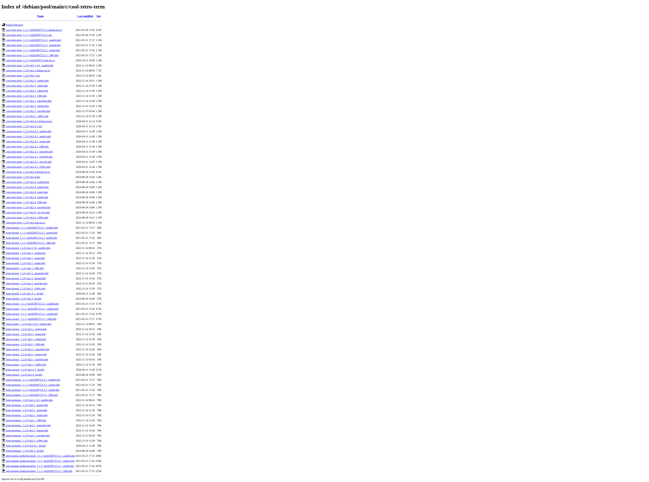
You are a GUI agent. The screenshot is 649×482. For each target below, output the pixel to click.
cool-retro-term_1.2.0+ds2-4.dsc (23, 177)
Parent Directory (14, 24)
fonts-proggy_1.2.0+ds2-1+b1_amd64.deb (28, 324)
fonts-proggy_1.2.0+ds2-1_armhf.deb (26, 339)
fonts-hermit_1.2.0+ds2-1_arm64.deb (26, 253)
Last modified (85, 16)
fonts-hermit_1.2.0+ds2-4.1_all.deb (24, 293)
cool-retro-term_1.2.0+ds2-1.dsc (23, 75)
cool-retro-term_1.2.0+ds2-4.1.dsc (24, 126)
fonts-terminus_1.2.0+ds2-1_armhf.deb (26, 415)
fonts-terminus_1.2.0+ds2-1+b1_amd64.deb (29, 400)
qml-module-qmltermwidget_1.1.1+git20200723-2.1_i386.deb (39, 471)
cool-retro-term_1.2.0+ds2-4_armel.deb (27, 192)
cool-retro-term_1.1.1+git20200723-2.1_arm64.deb (33, 45)
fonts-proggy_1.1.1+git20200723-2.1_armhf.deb (32, 313)
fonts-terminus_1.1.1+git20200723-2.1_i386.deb (32, 395)
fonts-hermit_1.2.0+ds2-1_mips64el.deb (27, 273)
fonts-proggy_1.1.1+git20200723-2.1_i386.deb (31, 319)
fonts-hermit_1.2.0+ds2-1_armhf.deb (25, 263)
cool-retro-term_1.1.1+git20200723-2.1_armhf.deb (33, 50)
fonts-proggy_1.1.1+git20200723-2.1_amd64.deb (32, 303)
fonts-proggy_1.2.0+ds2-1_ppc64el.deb (27, 359)
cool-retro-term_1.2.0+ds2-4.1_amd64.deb (28, 131)
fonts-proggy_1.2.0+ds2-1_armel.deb (26, 334)
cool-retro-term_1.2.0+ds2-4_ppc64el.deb (28, 207)
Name (40, 16)
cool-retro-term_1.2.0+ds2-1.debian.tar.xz (28, 70)
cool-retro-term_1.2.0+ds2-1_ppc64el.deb (28, 111)
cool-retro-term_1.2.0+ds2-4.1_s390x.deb (28, 166)
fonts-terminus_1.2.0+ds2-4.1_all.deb (26, 445)
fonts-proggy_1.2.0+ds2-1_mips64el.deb (27, 349)
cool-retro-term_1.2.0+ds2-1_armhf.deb (27, 90)
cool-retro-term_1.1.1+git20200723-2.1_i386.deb (32, 55)
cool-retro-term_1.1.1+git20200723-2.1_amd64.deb (33, 40)
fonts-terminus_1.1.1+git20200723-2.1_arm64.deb (33, 384)
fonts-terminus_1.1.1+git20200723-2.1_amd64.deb (33, 379)
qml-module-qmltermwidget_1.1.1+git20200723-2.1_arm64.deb (40, 461)
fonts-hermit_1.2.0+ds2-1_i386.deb (25, 268)
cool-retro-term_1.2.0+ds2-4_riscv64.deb (28, 212)
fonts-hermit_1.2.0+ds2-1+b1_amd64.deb (28, 248)
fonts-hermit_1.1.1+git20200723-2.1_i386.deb (30, 243)
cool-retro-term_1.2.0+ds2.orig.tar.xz (25, 222)
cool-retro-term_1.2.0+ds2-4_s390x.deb (27, 217)
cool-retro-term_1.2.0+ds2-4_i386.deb (26, 202)
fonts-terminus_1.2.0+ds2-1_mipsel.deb (27, 430)
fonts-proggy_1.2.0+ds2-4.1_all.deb (25, 369)
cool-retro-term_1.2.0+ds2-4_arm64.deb (27, 187)
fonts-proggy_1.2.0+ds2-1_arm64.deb (26, 329)
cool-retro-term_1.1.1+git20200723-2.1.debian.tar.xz (34, 30)
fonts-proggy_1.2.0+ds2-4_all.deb (24, 374)
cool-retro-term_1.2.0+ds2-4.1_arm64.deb (28, 136)
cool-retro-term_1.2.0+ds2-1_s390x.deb (27, 116)
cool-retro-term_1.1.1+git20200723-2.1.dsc (29, 35)
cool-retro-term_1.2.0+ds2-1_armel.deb (27, 85)
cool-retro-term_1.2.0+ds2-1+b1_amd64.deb (29, 65)
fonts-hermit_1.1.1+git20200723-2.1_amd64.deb (32, 227)
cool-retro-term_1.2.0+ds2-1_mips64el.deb (29, 101)
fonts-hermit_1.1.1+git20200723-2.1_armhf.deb (31, 237)
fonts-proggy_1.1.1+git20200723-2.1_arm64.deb (32, 308)
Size (98, 16)
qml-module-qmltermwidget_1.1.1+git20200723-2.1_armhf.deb (40, 466)
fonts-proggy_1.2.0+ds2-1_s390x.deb (26, 364)
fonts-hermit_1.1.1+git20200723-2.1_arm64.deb (31, 232)
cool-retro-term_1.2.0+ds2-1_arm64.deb (27, 80)
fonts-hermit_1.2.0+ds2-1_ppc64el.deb (26, 283)
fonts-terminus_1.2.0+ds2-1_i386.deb (26, 420)
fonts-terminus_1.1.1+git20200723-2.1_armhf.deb (32, 390)
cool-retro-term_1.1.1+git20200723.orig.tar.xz (30, 60)
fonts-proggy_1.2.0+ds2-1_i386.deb (25, 344)
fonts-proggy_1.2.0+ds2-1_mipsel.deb (26, 354)
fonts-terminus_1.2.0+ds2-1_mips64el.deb (28, 425)
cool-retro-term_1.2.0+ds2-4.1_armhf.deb (28, 141)
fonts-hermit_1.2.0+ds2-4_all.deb (23, 298)
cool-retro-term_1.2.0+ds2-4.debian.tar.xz (28, 172)
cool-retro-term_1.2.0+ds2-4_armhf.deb (27, 197)
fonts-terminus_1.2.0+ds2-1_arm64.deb (27, 405)
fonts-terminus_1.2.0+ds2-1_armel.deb (26, 410)
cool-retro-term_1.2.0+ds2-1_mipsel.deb (27, 106)
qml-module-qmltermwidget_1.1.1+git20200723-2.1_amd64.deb (40, 455)
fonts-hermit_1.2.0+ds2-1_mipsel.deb (26, 278)
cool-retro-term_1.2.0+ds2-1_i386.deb (26, 95)
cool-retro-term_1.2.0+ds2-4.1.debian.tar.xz (29, 121)
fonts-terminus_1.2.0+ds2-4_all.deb (25, 450)
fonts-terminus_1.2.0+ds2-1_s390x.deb (27, 440)
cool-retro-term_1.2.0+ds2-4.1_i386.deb (27, 146)
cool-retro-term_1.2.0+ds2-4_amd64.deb (27, 182)
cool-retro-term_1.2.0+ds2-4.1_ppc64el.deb (29, 156)
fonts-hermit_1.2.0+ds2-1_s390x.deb (25, 288)
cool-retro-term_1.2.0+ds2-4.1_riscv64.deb (29, 161)
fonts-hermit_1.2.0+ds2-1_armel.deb (25, 258)
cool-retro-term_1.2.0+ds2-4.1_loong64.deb (29, 151)
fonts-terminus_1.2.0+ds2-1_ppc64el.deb (28, 435)
